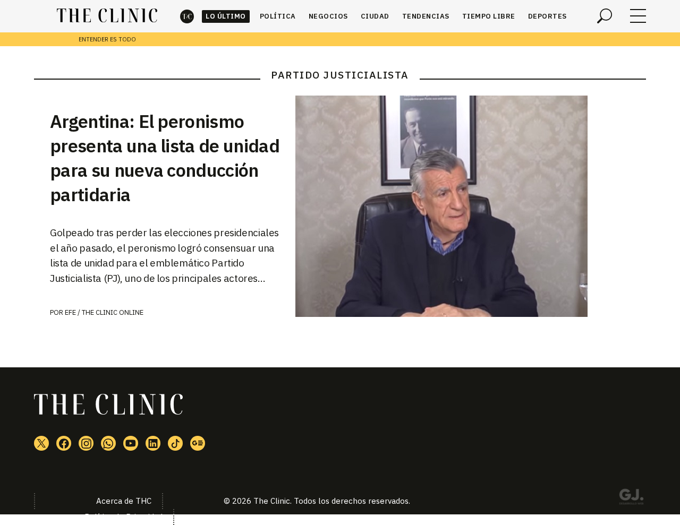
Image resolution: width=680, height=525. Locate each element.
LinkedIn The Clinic (153, 443)
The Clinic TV (130, 443)
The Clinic (187, 16)
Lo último (226, 16)
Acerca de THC (123, 501)
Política (278, 16)
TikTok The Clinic (175, 443)
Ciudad (375, 16)
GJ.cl (631, 498)
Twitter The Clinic (41, 443)
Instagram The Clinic (86, 443)
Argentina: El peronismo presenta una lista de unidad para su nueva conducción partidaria (164, 157)
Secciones (638, 16)
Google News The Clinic (197, 443)
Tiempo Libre (488, 16)
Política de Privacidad (123, 517)
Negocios (328, 16)
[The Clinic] (107, 16)
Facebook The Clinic (63, 443)
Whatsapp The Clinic (108, 443)
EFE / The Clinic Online (104, 312)
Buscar (604, 15)
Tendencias (425, 16)
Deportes (547, 16)
